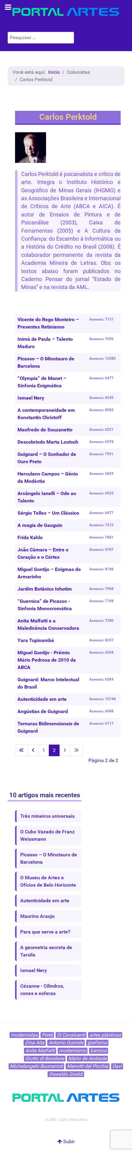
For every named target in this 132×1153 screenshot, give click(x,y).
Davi (117, 1066)
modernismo (72, 1050)
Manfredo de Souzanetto (44, 430)
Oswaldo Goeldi (66, 1074)
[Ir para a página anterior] (33, 750)
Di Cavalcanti (71, 1035)
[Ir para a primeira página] (21, 750)
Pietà (47, 1035)
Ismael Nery (30, 398)
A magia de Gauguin (39, 525)
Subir (68, 1141)
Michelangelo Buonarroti (36, 1066)
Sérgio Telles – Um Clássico (48, 513)
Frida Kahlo (30, 537)
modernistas (24, 1035)
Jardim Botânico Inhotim (44, 589)
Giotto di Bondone (44, 1058)
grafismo (97, 1043)
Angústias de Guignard (42, 711)
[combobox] (41, 37)
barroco (98, 1050)
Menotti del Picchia (87, 1066)
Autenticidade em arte (42, 699)
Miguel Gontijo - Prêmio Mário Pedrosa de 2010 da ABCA (46, 660)
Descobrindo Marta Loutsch (47, 442)
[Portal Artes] (66, 12)
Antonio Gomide (66, 1043)
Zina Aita (35, 1043)
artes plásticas (105, 1035)
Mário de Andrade (87, 1058)
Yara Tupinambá (35, 640)
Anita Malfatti (40, 1050)
